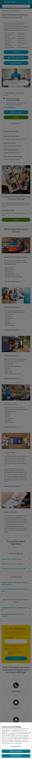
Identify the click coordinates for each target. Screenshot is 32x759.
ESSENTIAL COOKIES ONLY (16, 751)
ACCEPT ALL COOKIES (16, 755)
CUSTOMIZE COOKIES (16, 746)
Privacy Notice (18, 743)
